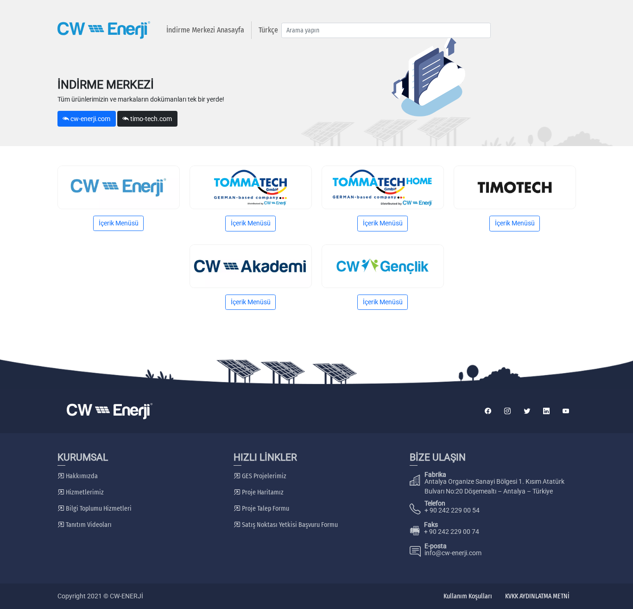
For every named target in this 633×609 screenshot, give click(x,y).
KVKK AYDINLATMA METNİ (537, 596)
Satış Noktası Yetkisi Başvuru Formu (289, 525)
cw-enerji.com (89, 118)
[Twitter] (527, 411)
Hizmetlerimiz (84, 492)
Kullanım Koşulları (467, 596)
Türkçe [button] (268, 30)
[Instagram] (507, 411)
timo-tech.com (150, 118)
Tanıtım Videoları (88, 525)
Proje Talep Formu (265, 509)
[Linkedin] (546, 411)
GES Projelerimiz (263, 476)
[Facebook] (488, 411)
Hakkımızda (81, 476)
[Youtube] (566, 411)
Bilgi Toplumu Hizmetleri (98, 509)
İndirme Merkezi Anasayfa (205, 30)
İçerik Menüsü (119, 223)
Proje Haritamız (262, 492)
